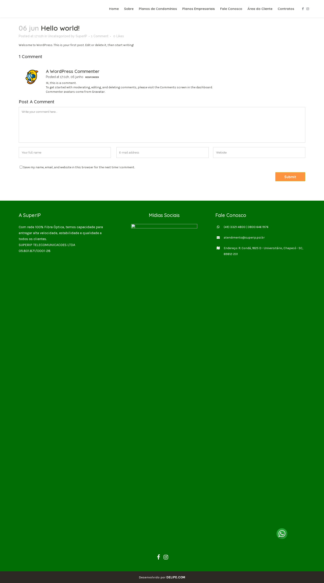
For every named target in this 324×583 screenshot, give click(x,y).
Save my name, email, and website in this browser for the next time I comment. (79, 167)
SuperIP (81, 36)
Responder (92, 77)
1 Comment (99, 36)
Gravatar (98, 92)
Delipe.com (175, 577)
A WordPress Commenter (72, 71)
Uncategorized (59, 36)
